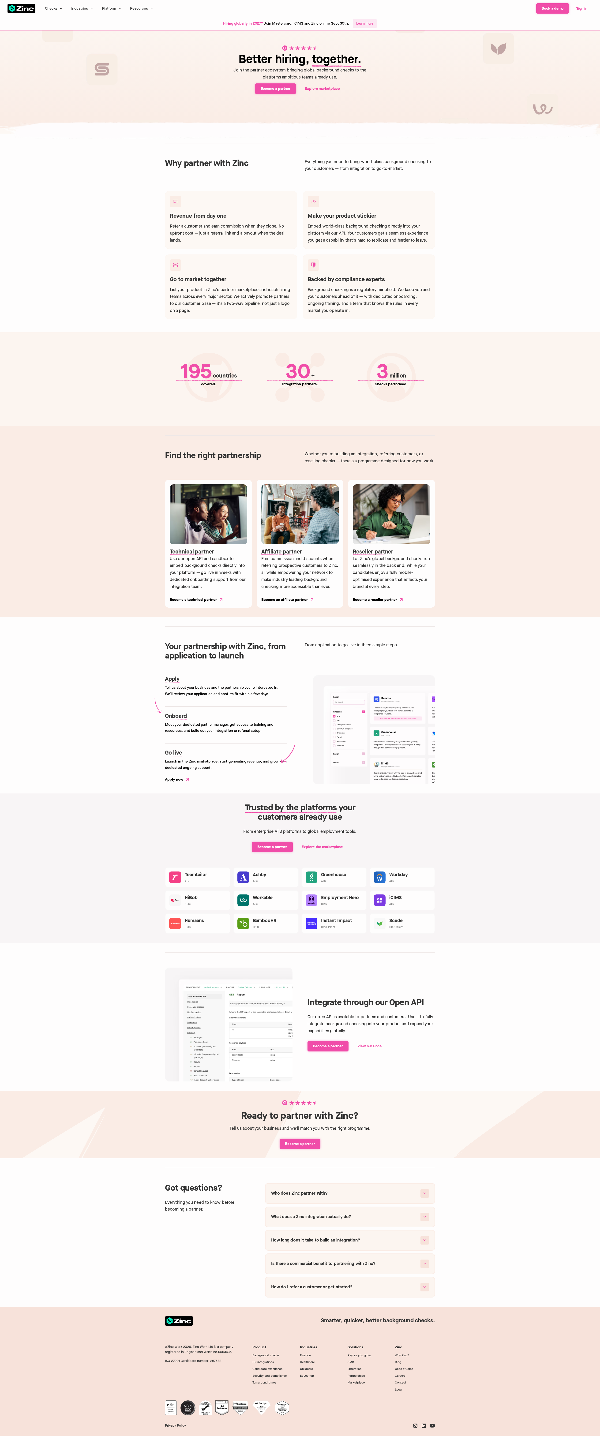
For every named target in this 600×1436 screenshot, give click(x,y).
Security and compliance (269, 1376)
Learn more (364, 23)
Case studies (404, 1369)
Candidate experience (267, 1369)
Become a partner (276, 88)
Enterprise (354, 1369)
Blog (398, 1362)
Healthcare (307, 1362)
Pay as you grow (359, 1355)
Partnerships (356, 1376)
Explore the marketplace (322, 846)
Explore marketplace (322, 88)
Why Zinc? (402, 1355)
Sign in (581, 8)
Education (307, 1376)
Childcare (306, 1369)
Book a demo (552, 8)
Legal (398, 1389)
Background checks (266, 1355)
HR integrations (263, 1362)
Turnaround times (264, 1382)
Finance (305, 1355)
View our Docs (369, 1045)
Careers (400, 1376)
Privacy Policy (175, 1425)
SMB (351, 1362)
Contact (400, 1382)
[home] (22, 8)
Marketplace (356, 1382)
